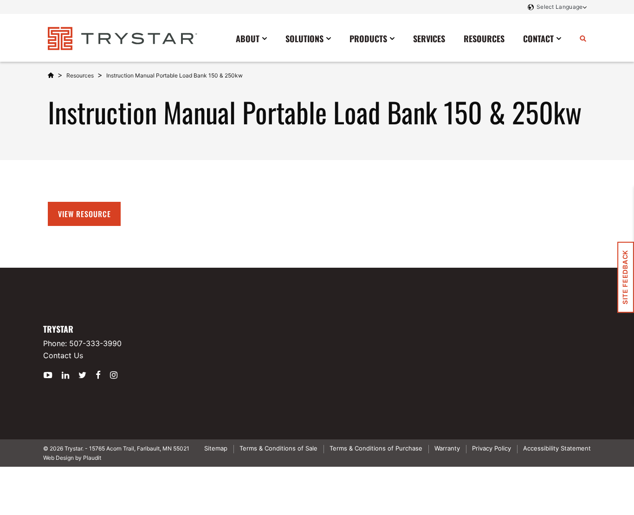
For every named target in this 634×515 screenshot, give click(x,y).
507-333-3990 (95, 343)
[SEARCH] (583, 38)
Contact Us (63, 355)
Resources (80, 75)
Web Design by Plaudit (72, 457)
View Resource (84, 213)
